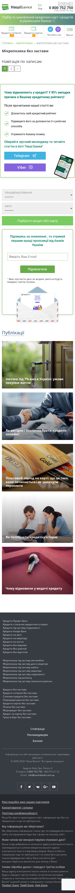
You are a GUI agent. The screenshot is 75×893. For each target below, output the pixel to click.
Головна (7, 43)
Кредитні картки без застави (19, 703)
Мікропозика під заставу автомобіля (23, 660)
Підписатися (37, 269)
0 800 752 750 (61, 8)
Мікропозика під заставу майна (20, 667)
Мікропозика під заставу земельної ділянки (27, 681)
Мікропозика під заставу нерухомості (24, 674)
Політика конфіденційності (20, 813)
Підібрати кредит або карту (37, 221)
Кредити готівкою (11, 33)
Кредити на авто (12, 634)
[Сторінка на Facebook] (21, 786)
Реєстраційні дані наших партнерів (25, 802)
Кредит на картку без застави (19, 713)
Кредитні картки (33, 33)
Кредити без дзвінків (15, 648)
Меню (69, 35)
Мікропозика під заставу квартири (22, 670)
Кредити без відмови (15, 645)
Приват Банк (10, 885)
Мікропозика (24, 43)
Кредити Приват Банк (15, 621)
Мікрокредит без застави (17, 710)
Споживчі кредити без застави (20, 696)
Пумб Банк (27, 885)
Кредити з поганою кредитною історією (25, 624)
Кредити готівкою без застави (20, 693)
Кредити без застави (15, 689)
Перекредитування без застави (21, 700)
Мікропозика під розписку (17, 677)
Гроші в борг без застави (17, 717)
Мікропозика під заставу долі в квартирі (25, 664)
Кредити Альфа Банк (14, 631)
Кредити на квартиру (15, 638)
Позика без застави (14, 707)
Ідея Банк (41, 885)
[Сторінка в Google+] (45, 786)
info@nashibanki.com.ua (41, 775)
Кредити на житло (13, 641)
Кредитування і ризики (17, 807)
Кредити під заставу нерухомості (21, 627)
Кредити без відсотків (15, 652)
